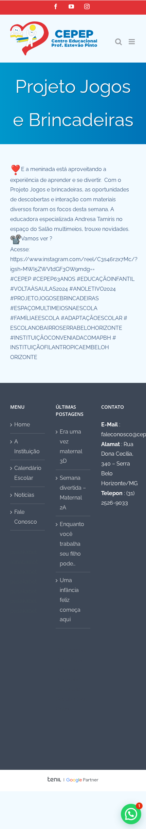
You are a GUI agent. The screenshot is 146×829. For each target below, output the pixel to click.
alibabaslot (24, 562)
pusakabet (23, 552)
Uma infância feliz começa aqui (70, 600)
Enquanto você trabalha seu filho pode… (72, 543)
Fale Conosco (25, 517)
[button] (131, 814)
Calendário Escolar (27, 473)
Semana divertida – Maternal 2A (73, 492)
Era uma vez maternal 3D (71, 446)
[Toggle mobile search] (118, 41)
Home (22, 424)
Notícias (24, 495)
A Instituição (27, 446)
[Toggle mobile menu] (132, 41)
